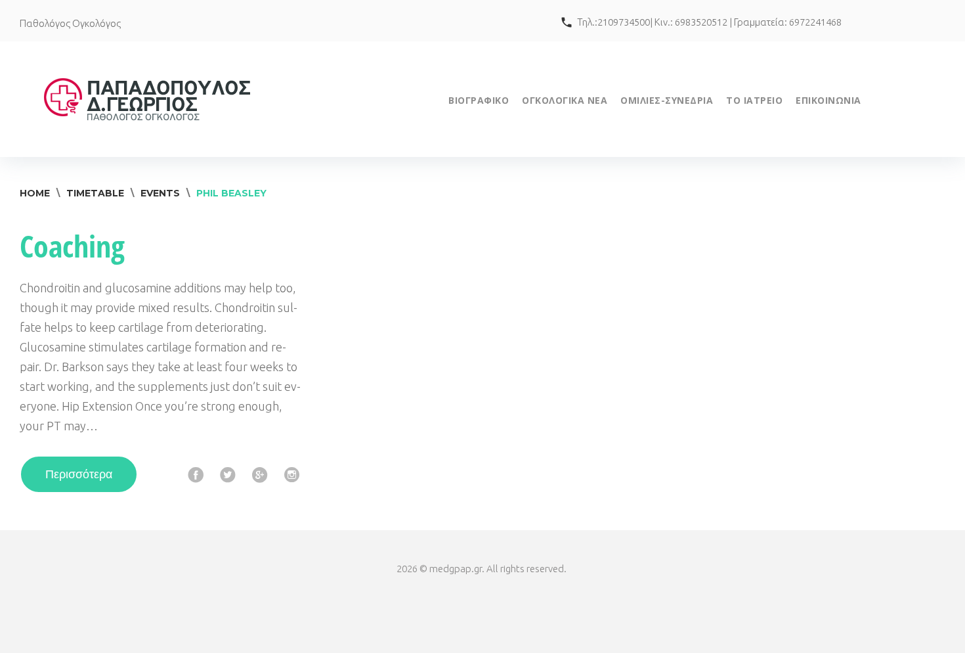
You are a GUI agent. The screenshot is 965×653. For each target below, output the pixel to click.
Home (35, 193)
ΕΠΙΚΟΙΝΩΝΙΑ (828, 100)
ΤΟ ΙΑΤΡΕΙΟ (754, 100)
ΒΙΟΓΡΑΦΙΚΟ (478, 100)
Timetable (95, 193)
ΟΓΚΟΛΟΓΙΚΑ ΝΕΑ (564, 100)
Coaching (72, 245)
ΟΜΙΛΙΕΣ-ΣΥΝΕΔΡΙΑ (666, 100)
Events (160, 193)
